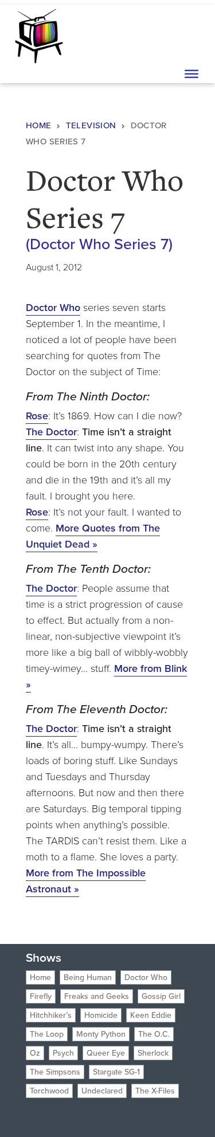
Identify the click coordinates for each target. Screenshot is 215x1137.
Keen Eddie (150, 1015)
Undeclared (102, 1091)
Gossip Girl (161, 996)
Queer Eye (106, 1053)
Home (39, 125)
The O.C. (154, 1034)
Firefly (41, 996)
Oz (35, 1053)
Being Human (88, 977)
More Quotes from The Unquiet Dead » (93, 536)
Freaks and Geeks (96, 996)
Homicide (101, 1015)
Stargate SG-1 (116, 1072)
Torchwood (49, 1091)
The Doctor (51, 431)
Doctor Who (53, 307)
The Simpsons (55, 1072)
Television (91, 125)
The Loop (47, 1034)
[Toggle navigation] (190, 34)
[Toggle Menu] (191, 74)
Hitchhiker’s (51, 1015)
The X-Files (155, 1091)
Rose (37, 415)
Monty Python (101, 1034)
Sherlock (153, 1053)
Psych (63, 1053)
